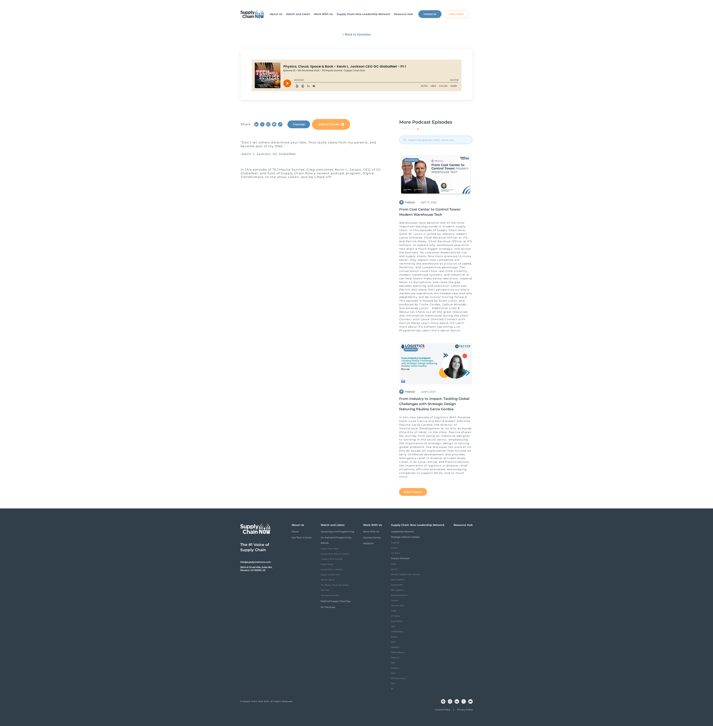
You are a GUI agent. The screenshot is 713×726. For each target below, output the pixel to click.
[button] (276, 14)
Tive (393, 683)
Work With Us (371, 531)
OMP (393, 642)
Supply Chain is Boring (331, 569)
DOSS (393, 611)
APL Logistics (397, 590)
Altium (394, 569)
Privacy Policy (465, 709)
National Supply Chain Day (336, 601)
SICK (393, 673)
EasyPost (395, 542)
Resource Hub (463, 525)
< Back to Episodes (356, 34)
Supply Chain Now (329, 548)
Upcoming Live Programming (337, 531)
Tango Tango (327, 564)
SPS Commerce (398, 678)
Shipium (395, 668)
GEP (393, 626)
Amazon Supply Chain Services (405, 574)
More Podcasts (413, 491)
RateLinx (395, 657)
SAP (393, 663)
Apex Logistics (398, 579)
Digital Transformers (330, 574)
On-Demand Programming (336, 537)
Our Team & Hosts (302, 537)
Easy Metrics (397, 621)
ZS (392, 689)
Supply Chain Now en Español (335, 554)
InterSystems (397, 631)
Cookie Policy (442, 709)
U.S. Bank (395, 553)
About (295, 531)
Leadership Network (402, 531)
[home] (252, 14)
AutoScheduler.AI (399, 595)
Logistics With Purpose (332, 559)
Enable (394, 548)
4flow (393, 564)
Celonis (394, 600)
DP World (395, 616)
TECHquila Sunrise (329, 595)
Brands (324, 542)
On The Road (328, 607)
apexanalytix (397, 585)
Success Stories (372, 537)
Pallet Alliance (398, 652)
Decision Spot (397, 605)
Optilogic (395, 647)
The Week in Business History (335, 585)
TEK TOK (325, 590)
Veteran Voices (327, 580)
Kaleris (394, 637)
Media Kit (368, 543)
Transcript (299, 124)
